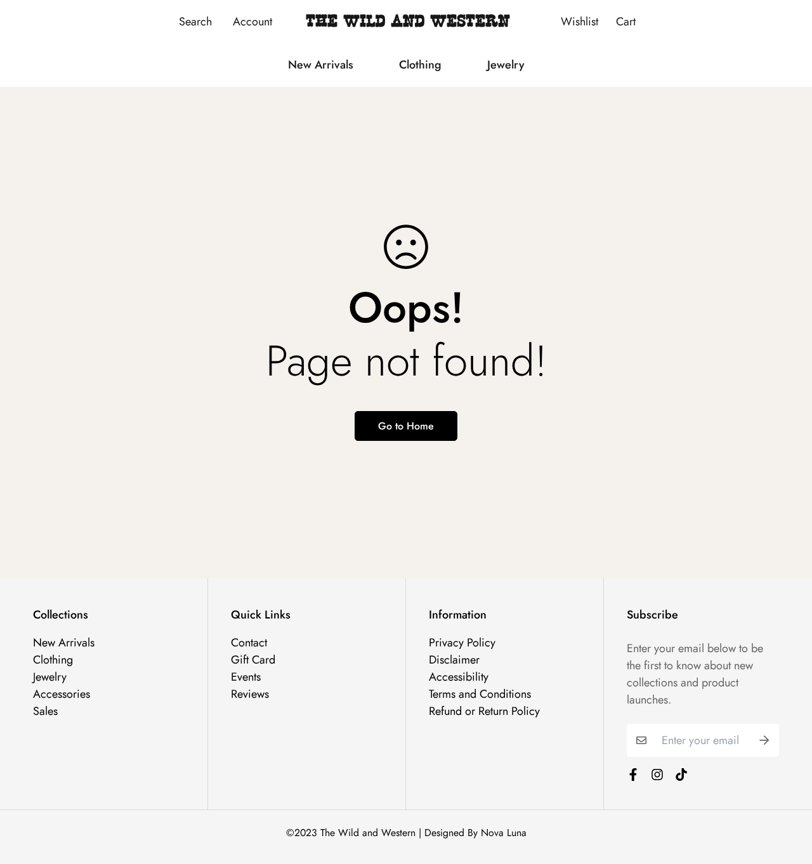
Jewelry (506, 64)
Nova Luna (504, 832)
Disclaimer (454, 659)
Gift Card (253, 659)
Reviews (250, 694)
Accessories (61, 694)
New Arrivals (320, 64)
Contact (249, 642)
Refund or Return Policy (484, 711)
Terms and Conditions (480, 694)
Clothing (420, 64)
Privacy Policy (462, 642)
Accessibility (458, 676)
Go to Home (406, 426)
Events (246, 676)
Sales (45, 711)
